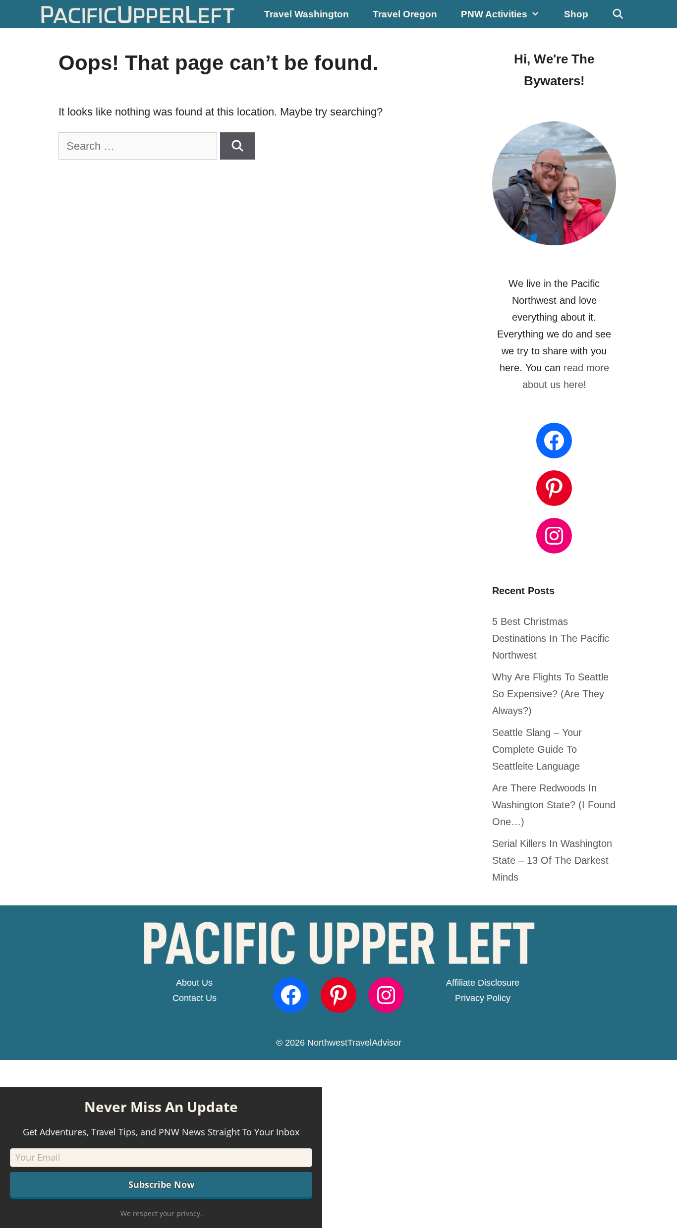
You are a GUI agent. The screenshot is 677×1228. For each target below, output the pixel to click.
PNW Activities (494, 14)
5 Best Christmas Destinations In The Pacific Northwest (550, 638)
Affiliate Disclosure (482, 983)
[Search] (237, 146)
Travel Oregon (405, 14)
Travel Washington (306, 14)
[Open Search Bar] (618, 14)
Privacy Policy (482, 998)
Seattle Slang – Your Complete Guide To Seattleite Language (537, 749)
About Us (194, 983)
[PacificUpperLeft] (138, 14)
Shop (576, 14)
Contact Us (194, 998)
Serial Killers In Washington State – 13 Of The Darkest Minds (552, 860)
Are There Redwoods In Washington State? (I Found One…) (554, 804)
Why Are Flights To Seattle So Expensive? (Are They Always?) (550, 693)
